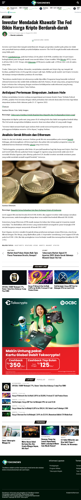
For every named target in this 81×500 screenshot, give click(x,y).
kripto (42, 245)
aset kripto (19, 245)
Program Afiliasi (55, 468)
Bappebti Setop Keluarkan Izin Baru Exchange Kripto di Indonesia (36, 210)
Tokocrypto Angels (56, 471)
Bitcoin (63, 59)
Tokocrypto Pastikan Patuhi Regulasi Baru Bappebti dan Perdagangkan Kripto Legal (43, 115)
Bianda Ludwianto (17, 35)
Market (49, 245)
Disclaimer (78, 12)
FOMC (36, 245)
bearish (70, 139)
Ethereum (32, 62)
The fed (56, 245)
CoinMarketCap (14, 57)
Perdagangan (54, 466)
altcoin (32, 144)
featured (29, 245)
